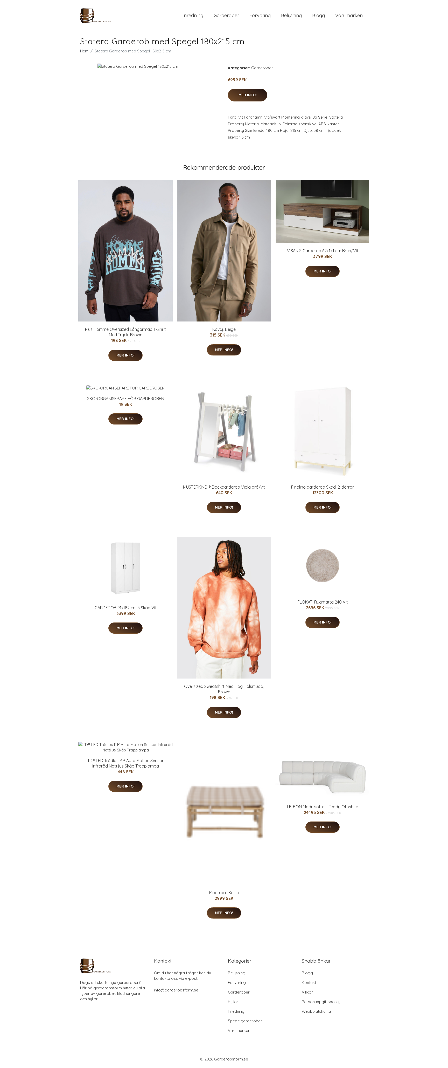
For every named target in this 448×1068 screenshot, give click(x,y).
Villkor (307, 992)
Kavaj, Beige (224, 329)
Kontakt (309, 982)
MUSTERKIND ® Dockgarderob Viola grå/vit (224, 487)
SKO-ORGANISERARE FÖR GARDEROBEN (125, 398)
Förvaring (260, 15)
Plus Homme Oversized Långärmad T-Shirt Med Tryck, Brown (125, 332)
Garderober (226, 15)
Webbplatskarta (316, 1011)
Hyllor (233, 1001)
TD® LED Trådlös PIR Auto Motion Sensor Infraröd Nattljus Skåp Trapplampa (125, 763)
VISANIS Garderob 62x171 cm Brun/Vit (322, 250)
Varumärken (349, 15)
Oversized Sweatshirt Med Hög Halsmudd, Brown (224, 689)
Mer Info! (248, 95)
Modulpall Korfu (224, 892)
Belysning (291, 15)
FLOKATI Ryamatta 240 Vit (322, 602)
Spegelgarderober (245, 1020)
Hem (84, 51)
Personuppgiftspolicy (321, 1001)
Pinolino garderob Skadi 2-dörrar (322, 487)
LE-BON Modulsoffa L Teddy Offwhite (322, 806)
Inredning (193, 15)
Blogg (318, 15)
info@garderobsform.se (176, 990)
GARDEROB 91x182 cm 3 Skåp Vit (126, 607)
